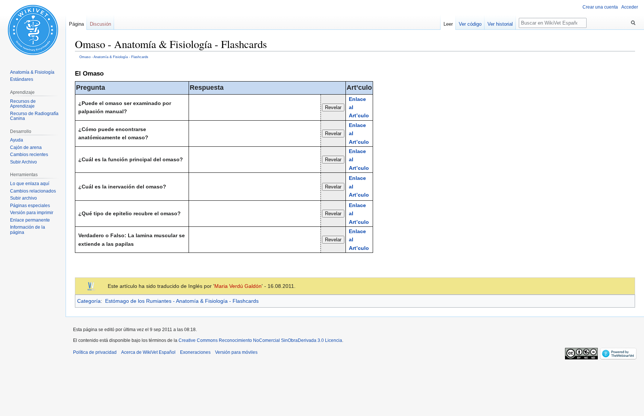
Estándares (21, 79)
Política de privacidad (95, 352)
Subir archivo (23, 198)
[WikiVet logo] (91, 286)
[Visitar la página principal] (33, 30)
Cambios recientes (29, 154)
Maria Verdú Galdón (238, 286)
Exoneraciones (195, 352)
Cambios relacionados (33, 191)
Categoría (89, 301)
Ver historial (500, 24)
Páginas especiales (30, 205)
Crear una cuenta (600, 7)
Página (76, 24)
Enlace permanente (30, 220)
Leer (448, 24)
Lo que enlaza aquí (29, 183)
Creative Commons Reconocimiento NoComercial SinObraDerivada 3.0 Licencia (260, 340)
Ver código (470, 24)
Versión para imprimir (31, 212)
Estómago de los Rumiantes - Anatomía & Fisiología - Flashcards (182, 301)
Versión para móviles (236, 352)
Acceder (629, 7)
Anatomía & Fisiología (32, 72)
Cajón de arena (26, 147)
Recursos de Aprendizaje (23, 104)
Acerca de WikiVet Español (148, 352)
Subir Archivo (23, 162)
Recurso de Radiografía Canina (34, 116)
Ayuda (16, 140)
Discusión (100, 24)
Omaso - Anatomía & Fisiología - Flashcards (113, 57)
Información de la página (27, 230)
